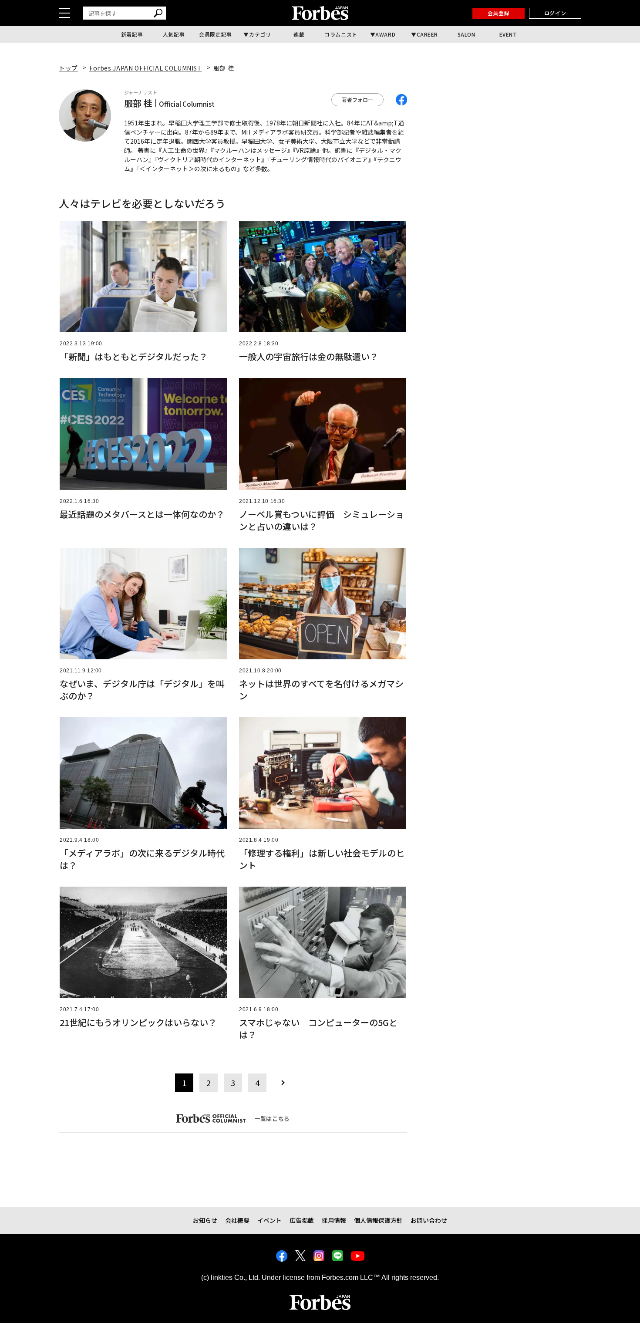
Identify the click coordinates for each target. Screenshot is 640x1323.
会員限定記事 (215, 34)
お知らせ (205, 1220)
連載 (298, 34)
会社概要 (237, 1220)
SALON (466, 34)
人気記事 (174, 34)
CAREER (427, 34)
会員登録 (498, 13)
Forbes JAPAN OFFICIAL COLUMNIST (145, 68)
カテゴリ (260, 34)
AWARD (385, 34)
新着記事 (132, 34)
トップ (68, 68)
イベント (269, 1220)
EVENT (508, 34)
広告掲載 (302, 1220)
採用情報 (334, 1220)
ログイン (555, 13)
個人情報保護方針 (378, 1220)
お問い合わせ (429, 1220)
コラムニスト (340, 34)
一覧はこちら (272, 1118)
